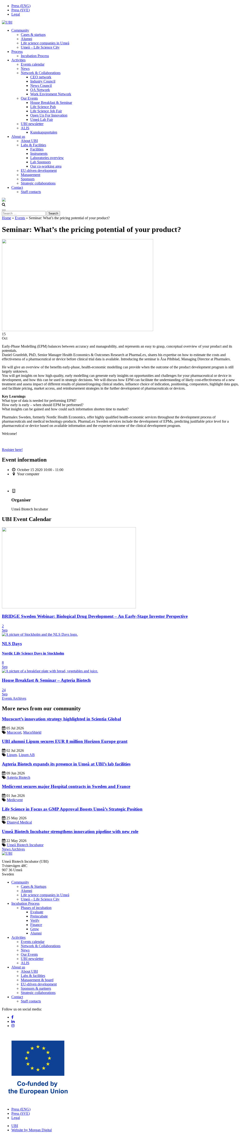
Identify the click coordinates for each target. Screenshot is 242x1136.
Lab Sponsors (40, 162)
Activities (18, 60)
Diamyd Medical (19, 822)
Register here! (12, 450)
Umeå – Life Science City (40, 47)
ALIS (25, 128)
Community (20, 30)
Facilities (36, 149)
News (25, 69)
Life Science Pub (43, 107)
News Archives (13, 849)
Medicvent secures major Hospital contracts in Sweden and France (66, 786)
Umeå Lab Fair (41, 120)
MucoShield (32, 732)
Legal (15, 14)
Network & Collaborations (40, 73)
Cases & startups (33, 35)
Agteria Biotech (18, 777)
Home (6, 218)
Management (30, 175)
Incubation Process (35, 56)
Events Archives (14, 698)
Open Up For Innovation (48, 115)
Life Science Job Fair (46, 111)
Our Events (29, 98)
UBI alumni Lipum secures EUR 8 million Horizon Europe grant (64, 741)
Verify (34, 920)
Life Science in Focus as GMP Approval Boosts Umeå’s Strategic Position (72, 809)
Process (17, 52)
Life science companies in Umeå (45, 43)
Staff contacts (31, 192)
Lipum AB (27, 755)
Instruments (39, 153)
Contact (17, 187)
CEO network (40, 77)
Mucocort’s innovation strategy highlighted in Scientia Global (61, 718)
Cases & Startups (33, 886)
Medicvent (15, 800)
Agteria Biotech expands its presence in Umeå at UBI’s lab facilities (66, 764)
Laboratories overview (47, 158)
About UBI (29, 141)
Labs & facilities (33, 976)
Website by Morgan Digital (31, 1130)
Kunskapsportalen (43, 132)
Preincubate (39, 916)
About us (18, 137)
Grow (34, 929)
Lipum (12, 755)
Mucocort (14, 732)
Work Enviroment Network (50, 94)
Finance (36, 925)
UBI (14, 1126)
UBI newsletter (32, 124)
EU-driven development (39, 170)
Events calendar (32, 64)
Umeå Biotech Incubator (25, 845)
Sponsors (28, 179)
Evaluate (36, 912)
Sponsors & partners (36, 988)
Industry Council (42, 81)
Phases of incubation (36, 908)
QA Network (40, 90)
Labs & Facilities (33, 145)
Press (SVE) (20, 10)
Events (20, 218)
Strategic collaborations (38, 183)
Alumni (26, 39)
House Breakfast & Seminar (51, 103)
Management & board (37, 980)
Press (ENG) (20, 6)
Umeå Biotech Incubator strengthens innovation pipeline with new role (70, 831)
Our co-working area (45, 166)
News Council (41, 86)
